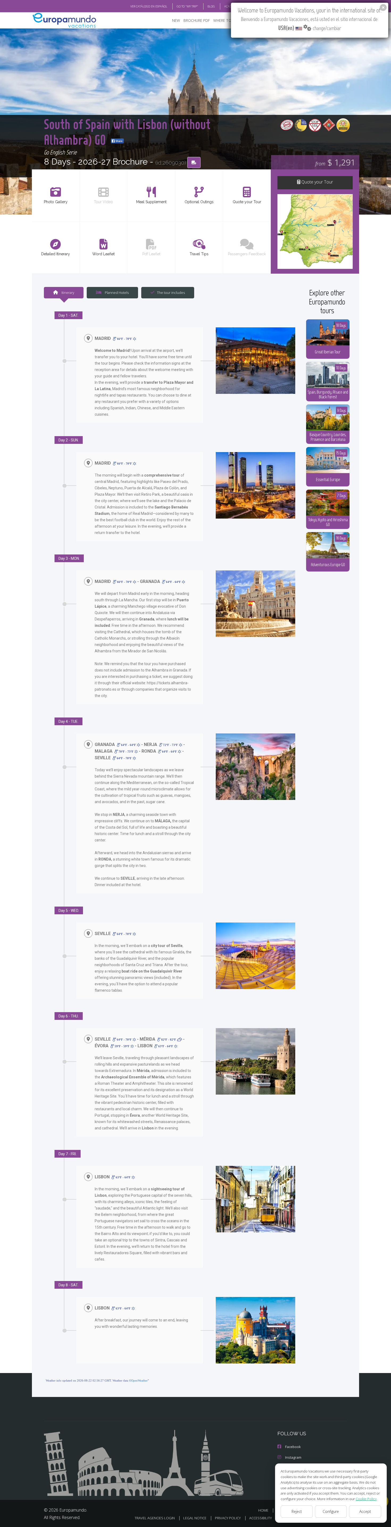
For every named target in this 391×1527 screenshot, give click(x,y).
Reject (297, 1511)
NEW (176, 20)
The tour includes (171, 292)
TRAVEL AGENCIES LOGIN (155, 1518)
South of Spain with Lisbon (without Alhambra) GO (127, 131)
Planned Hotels (116, 292)
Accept (365, 1511)
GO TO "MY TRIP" (187, 6)
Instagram (293, 1457)
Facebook (293, 1446)
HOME (263, 1510)
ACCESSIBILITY (260, 1518)
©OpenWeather (138, 1380)
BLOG (211, 6)
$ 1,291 (335, 162)
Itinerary (67, 292)
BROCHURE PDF (197, 20)
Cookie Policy (366, 1498)
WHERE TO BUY (226, 20)
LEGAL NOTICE (194, 1518)
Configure (331, 1511)
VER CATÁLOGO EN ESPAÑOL (148, 6)
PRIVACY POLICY (228, 1518)
